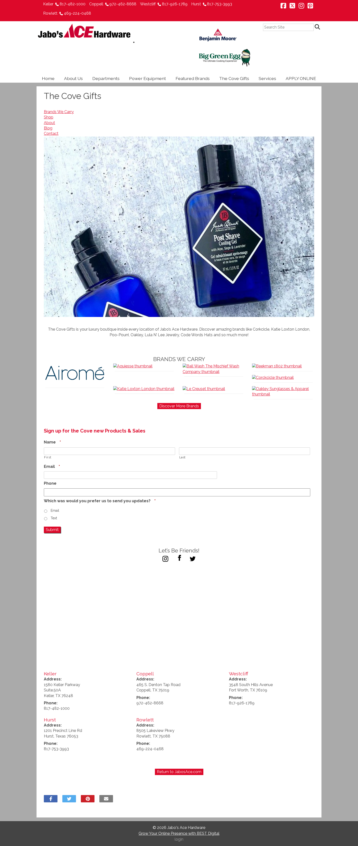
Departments (106, 78)
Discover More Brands (179, 406)
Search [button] (318, 27)
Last (182, 457)
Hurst (196, 4)
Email (52, 466)
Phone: (50, 703)
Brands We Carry (59, 111)
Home (48, 78)
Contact (51, 133)
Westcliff (148, 4)
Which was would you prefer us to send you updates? (100, 501)
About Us (73, 78)
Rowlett (50, 13)
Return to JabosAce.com (179, 771)
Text (54, 518)
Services (267, 78)
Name (52, 442)
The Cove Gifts (234, 78)
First (47, 457)
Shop (48, 117)
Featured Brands (193, 78)
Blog (48, 128)
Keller (48, 4)
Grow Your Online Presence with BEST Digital (179, 833)
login (179, 839)
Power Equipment (147, 78)
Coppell (96, 4)
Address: (53, 679)
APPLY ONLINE (301, 78)
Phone (50, 483)
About (49, 122)
